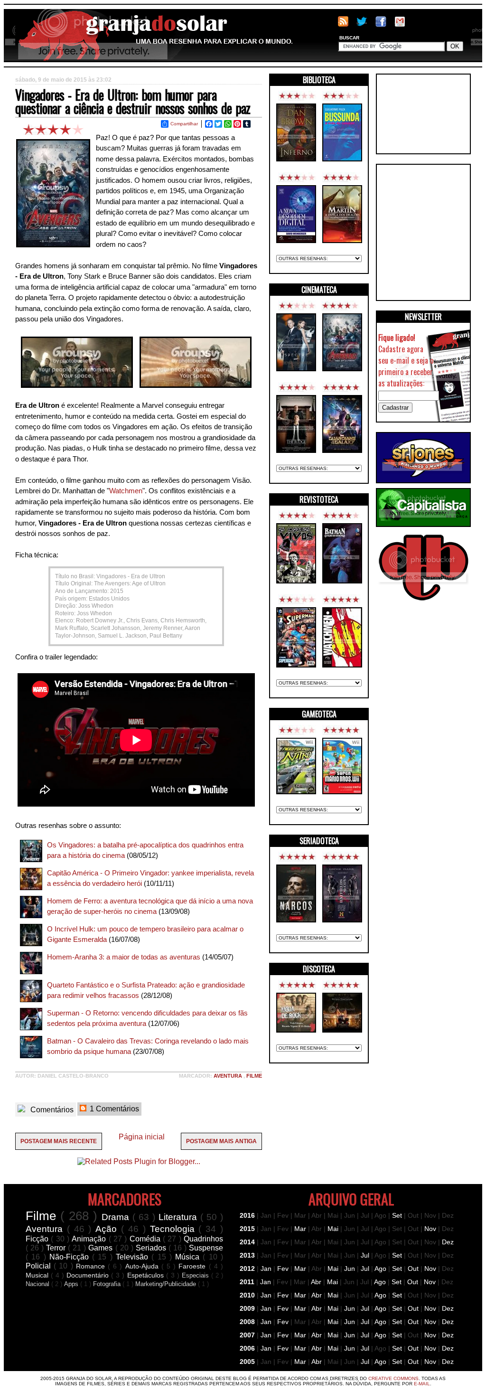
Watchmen (125, 491)
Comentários (51, 1110)
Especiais (196, 1275)
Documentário (88, 1275)
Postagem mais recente (58, 1141)
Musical (38, 1275)
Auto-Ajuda (143, 1266)
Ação (108, 1229)
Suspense (206, 1248)
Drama (117, 1217)
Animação (90, 1239)
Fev (283, 1268)
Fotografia (107, 1284)
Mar (300, 1228)
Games (101, 1248)
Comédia (146, 1239)
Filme (254, 1076)
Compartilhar (184, 123)
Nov (430, 1228)
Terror (57, 1248)
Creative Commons (393, 1378)
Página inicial (142, 1137)
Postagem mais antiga (221, 1141)
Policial (40, 1266)
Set (397, 1215)
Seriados (152, 1248)
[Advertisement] (423, 114)
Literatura (179, 1217)
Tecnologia (174, 1229)
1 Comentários (113, 1109)
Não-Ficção (70, 1257)
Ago (380, 1268)
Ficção (38, 1239)
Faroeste (193, 1266)
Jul (365, 1255)
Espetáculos (146, 1275)
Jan (266, 1268)
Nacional (38, 1284)
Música (189, 1257)
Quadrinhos (203, 1239)
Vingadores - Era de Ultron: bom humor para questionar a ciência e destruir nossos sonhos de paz (132, 101)
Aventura (228, 1076)
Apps (72, 1284)
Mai (332, 1228)
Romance (92, 1266)
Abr (316, 1282)
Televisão (133, 1257)
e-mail (422, 1383)
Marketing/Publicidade (166, 1284)
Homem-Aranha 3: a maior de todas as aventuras (123, 957)
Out (413, 1268)
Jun (349, 1268)
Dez (448, 1242)
